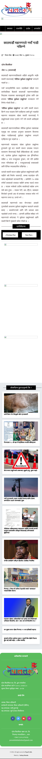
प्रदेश (28, 28)
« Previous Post (10, 235)
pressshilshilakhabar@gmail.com (21, 740)
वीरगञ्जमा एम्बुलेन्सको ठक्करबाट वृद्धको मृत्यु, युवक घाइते (20, 470)
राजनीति (19, 28)
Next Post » (29, 235)
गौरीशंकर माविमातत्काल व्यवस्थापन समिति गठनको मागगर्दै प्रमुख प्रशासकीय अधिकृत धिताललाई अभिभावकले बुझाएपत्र (21, 531)
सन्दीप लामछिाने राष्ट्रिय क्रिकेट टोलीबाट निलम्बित (19, 561)
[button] (13, 718)
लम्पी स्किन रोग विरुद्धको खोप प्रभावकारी (16, 414)
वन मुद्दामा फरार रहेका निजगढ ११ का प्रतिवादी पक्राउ (20, 629)
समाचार (9, 28)
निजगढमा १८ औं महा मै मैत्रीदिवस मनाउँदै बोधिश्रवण (20, 442)
